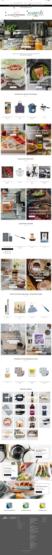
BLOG (18, 517)
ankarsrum (25, 46)
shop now (39, 135)
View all (26, 225)
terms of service (20, 525)
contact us (19, 521)
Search (3, 0)
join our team (20, 522)
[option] (26, 5)
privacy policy (20, 526)
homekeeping (13, 342)
